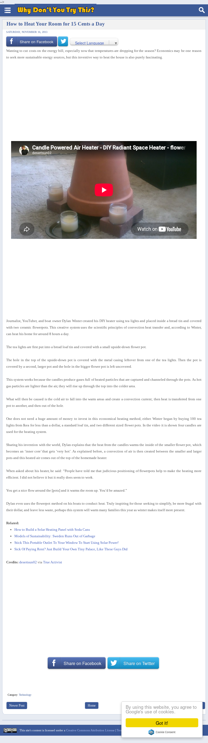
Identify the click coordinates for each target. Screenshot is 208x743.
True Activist (52, 562)
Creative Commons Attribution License (90, 730)
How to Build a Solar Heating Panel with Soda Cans (52, 529)
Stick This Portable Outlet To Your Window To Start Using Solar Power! (66, 543)
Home (92, 705)
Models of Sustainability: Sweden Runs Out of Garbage (54, 536)
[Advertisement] (102, 101)
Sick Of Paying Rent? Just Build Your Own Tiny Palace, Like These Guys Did (71, 549)
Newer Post (16, 705)
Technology (25, 694)
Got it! (162, 722)
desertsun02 (28, 562)
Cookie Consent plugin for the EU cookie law (162, 732)
